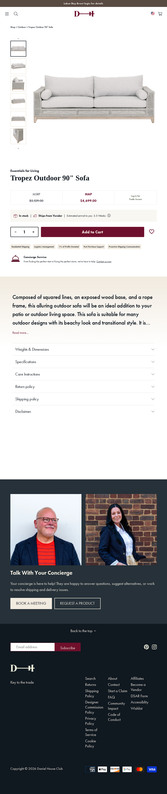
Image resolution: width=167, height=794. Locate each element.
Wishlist (136, 708)
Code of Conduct (114, 717)
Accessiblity (139, 702)
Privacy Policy (90, 721)
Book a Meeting (31, 603)
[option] (18, 49)
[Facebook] (138, 646)
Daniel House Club (50, 768)
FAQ (111, 697)
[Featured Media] (94, 99)
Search (90, 678)
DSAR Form (139, 695)
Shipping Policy (92, 693)
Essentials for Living (24, 171)
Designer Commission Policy (94, 707)
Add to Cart (92, 232)
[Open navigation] (7, 14)
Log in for (135, 197)
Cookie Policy (90, 743)
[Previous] (18, 38)
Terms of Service (91, 732)
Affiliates (137, 678)
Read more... (20, 333)
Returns (90, 684)
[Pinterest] (146, 646)
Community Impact (116, 706)
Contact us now (104, 261)
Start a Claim (117, 690)
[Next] (18, 148)
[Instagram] (154, 646)
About (112, 678)
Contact (114, 684)
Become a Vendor (138, 687)
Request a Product (77, 603)
